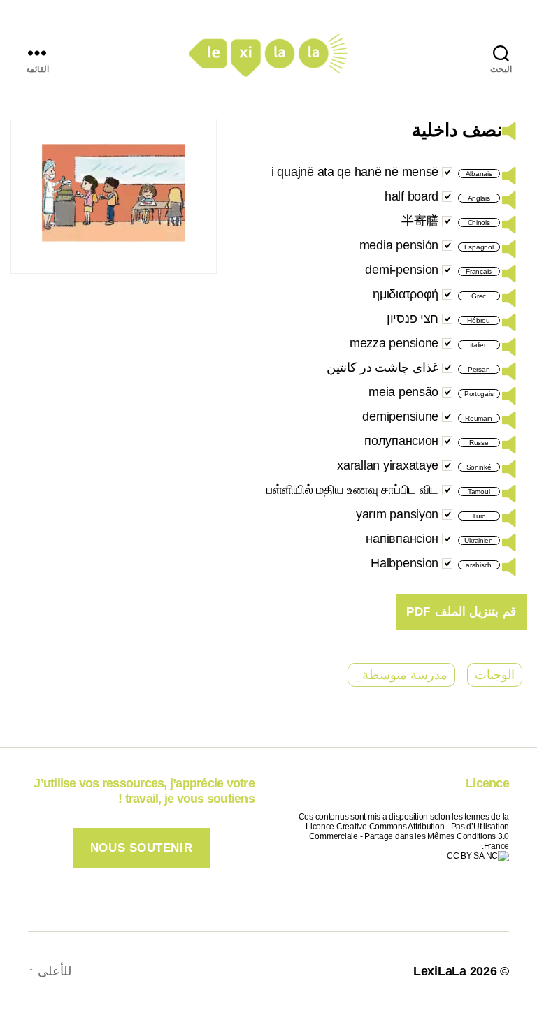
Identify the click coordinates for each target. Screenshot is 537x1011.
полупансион (401, 441)
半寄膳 (419, 221)
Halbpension (404, 563)
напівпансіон (402, 539)
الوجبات (495, 675)
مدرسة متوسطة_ (401, 675)
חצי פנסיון (412, 319)
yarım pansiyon (397, 514)
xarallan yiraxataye (387, 465)
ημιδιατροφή (405, 294)
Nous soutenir (141, 847)
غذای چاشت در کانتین (382, 367)
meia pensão (403, 392)
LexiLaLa (439, 971)
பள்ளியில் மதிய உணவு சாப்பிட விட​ (352, 490)
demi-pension (401, 270)
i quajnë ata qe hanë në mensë (354, 172)
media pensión (399, 245)
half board (411, 196)
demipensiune (400, 416)
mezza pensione (394, 343)
